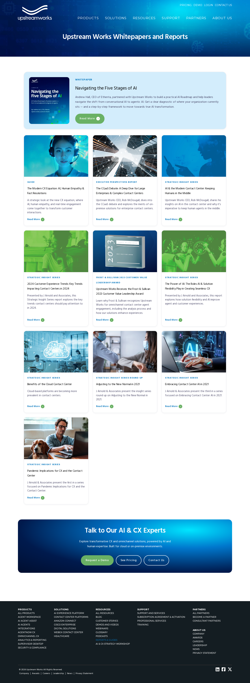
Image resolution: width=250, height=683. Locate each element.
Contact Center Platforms (71, 617)
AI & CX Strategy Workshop (113, 643)
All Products (26, 613)
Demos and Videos (107, 624)
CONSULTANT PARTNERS (207, 620)
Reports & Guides (106, 640)
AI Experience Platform (69, 613)
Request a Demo (97, 560)
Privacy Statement (204, 653)
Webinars (102, 628)
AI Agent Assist (27, 620)
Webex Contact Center (68, 632)
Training (143, 624)
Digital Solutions (65, 628)
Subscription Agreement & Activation (161, 617)
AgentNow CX (26, 632)
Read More (87, 118)
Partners (196, 18)
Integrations (26, 628)
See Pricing (129, 560)
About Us (222, 18)
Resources (144, 18)
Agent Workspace (29, 617)
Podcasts (102, 636)
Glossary (102, 632)
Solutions (116, 18)
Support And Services (151, 613)
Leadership (200, 645)
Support (171, 18)
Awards (197, 637)
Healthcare (61, 636)
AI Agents (24, 624)
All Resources (105, 613)
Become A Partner (204, 617)
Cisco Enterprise (65, 624)
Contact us (223, 5)
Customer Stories (107, 620)
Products (88, 18)
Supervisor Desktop (30, 643)
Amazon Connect (65, 620)
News (196, 649)
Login (208, 5)
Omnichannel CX (28, 636)
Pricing (186, 5)
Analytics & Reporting (32, 640)
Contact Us (156, 560)
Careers (198, 641)
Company (198, 633)
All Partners (201, 613)
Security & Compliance (32, 647)
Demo (197, 5)
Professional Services (151, 620)
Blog (99, 617)
